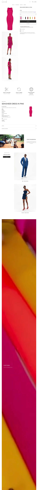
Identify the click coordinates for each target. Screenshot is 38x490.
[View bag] (36, 2)
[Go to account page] (34, 2)
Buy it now (28, 23)
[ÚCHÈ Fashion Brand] (4, 1)
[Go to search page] (32, 2)
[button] (32, 2)
